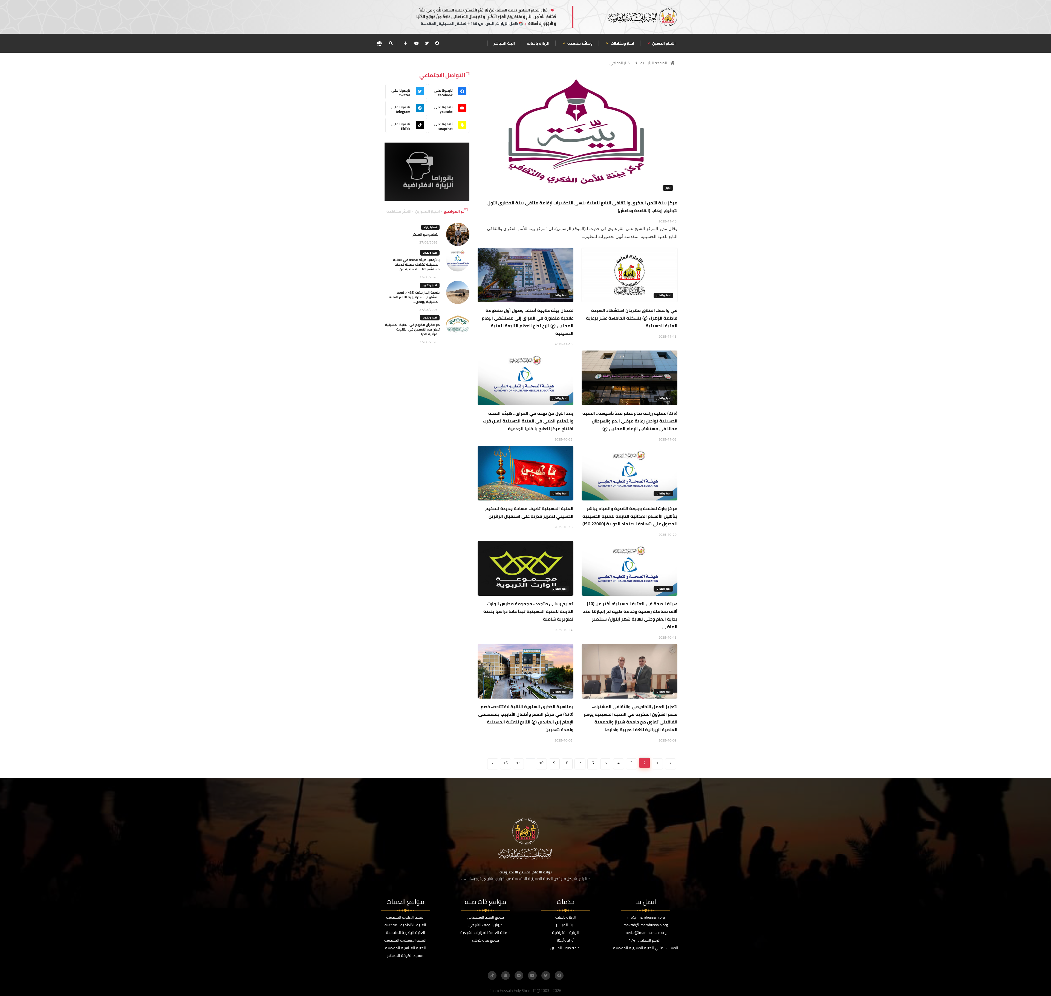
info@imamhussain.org (645, 917)
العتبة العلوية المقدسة (405, 917)
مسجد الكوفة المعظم (405, 955)
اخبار (668, 187)
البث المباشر (504, 43)
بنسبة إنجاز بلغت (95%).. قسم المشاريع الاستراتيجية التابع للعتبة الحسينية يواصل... (414, 297)
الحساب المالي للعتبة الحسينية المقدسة (645, 947)
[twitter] (427, 43)
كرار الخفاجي (620, 62)
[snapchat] (505, 975)
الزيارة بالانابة (538, 43)
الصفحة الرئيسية (653, 62)
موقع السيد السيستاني (485, 917)
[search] (390, 43)
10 (541, 762)
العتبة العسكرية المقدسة (405, 940)
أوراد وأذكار (565, 940)
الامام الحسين (663, 43)
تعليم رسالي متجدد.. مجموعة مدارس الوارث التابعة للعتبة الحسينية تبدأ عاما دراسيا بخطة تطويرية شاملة (528, 611)
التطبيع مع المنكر (426, 234)
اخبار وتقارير (663, 295)
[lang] (379, 43)
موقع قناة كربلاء (485, 940)
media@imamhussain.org (645, 932)
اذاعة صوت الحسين (565, 947)
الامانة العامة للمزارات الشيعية (485, 932)
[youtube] (416, 43)
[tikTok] (492, 975)
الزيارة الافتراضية (565, 932)
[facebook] (437, 43)
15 (518, 762)
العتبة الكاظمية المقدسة (405, 924)
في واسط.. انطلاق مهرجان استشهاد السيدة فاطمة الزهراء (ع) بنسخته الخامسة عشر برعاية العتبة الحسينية (631, 318)
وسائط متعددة (580, 43)
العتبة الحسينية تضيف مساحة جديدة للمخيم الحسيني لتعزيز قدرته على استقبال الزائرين (529, 512)
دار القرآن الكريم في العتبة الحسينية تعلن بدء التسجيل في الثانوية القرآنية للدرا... (412, 329)
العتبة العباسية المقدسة (405, 947)
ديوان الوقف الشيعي (485, 924)
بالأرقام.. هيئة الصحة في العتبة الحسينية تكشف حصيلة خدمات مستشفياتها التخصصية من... (416, 264)
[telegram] (519, 975)
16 (505, 762)
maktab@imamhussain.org (645, 924)
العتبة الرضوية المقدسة (405, 932)
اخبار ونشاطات (622, 43)
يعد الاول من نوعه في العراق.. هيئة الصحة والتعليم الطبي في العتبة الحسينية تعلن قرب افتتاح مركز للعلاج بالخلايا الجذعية (528, 421)
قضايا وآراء (430, 227)
